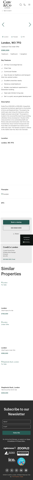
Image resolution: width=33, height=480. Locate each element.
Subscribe (16, 433)
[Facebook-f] (7, 470)
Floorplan (15, 37)
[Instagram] (16, 470)
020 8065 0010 (16, 228)
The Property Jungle (17, 476)
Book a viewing (16, 222)
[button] (30, 24)
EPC (24, 37)
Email (13, 259)
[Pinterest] (26, 470)
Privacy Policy (21, 441)
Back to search (7, 10)
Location (6, 37)
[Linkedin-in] (21, 470)
